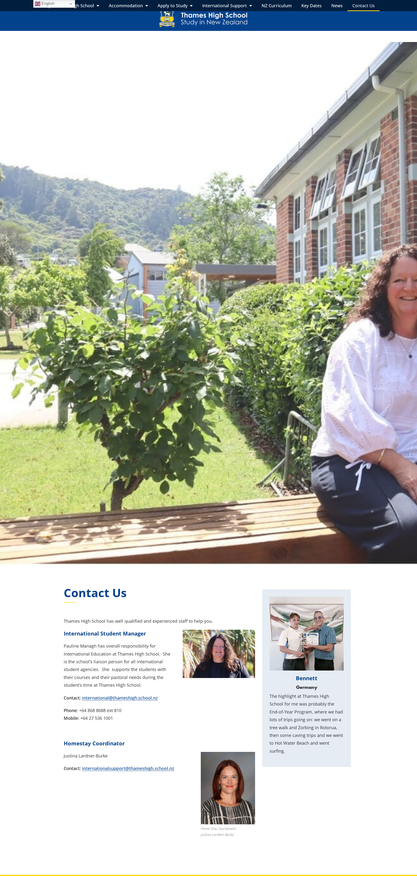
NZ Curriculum (277, 5)
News (337, 5)
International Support (224, 5)
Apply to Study (173, 5)
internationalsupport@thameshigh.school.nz (128, 768)
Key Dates (311, 5)
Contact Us (363, 5)
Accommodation (126, 5)
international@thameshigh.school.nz (120, 698)
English (48, 3)
